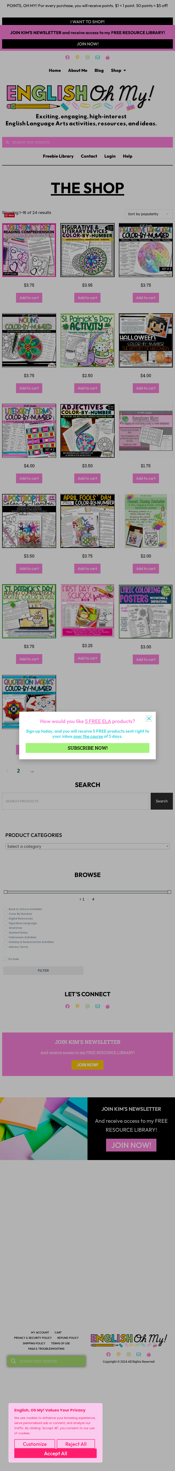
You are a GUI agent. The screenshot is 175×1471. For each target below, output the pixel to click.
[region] (55, 1432)
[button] (149, 718)
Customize (35, 1444)
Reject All (76, 1444)
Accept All (55, 1453)
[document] (87, 735)
